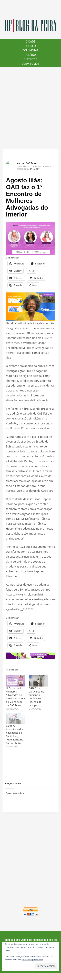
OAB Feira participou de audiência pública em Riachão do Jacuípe (36, 697)
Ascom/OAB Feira (27, 163)
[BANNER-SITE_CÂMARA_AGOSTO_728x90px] (30, 655)
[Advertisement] (30, 107)
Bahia (32, 169)
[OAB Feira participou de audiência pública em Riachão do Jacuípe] (38, 681)
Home (37, 169)
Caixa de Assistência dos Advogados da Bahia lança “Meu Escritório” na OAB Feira (15, 734)
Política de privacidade (32, 959)
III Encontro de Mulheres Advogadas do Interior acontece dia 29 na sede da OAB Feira (15, 697)
